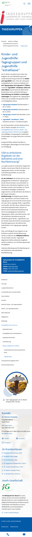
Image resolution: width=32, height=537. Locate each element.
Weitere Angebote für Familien (11, 346)
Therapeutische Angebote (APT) (10, 360)
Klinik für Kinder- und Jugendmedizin (11, 304)
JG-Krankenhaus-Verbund (12, 474)
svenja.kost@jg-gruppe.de (16, 271)
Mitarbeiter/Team (7, 329)
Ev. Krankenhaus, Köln (11, 460)
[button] (16, 401)
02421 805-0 (8, 425)
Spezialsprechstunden (9, 337)
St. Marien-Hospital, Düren (12, 470)
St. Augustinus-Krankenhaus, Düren (15, 463)
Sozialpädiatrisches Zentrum (9, 325)
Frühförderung (7, 341)
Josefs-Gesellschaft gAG (11, 513)
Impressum (4, 527)
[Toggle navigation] (29, 3)
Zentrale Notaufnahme (7, 365)
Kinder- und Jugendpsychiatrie (9, 308)
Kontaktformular (7, 433)
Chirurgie (3, 284)
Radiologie (4, 321)
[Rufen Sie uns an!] (8, 534)
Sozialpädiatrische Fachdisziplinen (12, 333)
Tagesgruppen (8, 356)
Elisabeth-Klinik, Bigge (11, 456)
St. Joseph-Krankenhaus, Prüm (13, 467)
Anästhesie (4, 279)
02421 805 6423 (13, 266)
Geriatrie (3, 300)
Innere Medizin (5, 296)
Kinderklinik (21, 127)
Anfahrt (6, 438)
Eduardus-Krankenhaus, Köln (13, 453)
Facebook (22, 438)
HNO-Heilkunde (5, 312)
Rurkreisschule (18, 132)
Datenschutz (14, 527)
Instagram (7, 443)
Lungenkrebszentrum (7, 288)
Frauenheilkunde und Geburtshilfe (10, 292)
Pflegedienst (4, 317)
